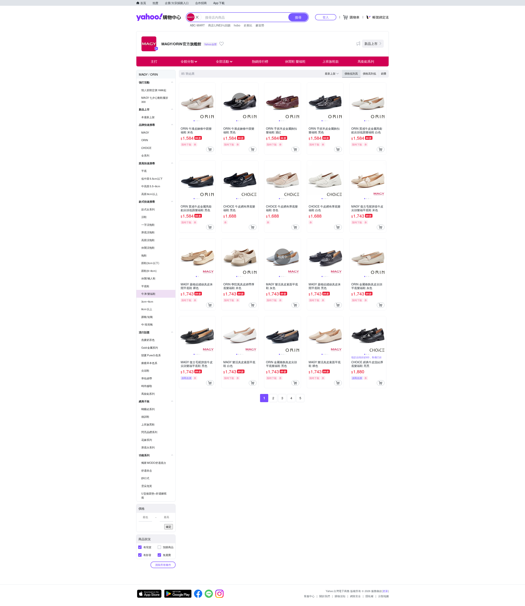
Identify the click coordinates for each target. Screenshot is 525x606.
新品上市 (371, 43)
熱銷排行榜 (260, 61)
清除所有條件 (163, 565)
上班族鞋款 (330, 61)
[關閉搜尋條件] (197, 17)
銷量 (383, 73)
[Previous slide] (181, 101)
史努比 (248, 25)
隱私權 (369, 596)
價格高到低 (369, 73)
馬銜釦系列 (366, 61)
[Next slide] (213, 101)
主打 (154, 61)
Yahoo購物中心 (158, 17)
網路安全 (355, 596)
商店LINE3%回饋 (219, 25)
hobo (237, 25)
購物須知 (340, 596)
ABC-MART (197, 25)
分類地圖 (383, 596)
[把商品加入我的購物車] (210, 149)
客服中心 (309, 596)
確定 (168, 527)
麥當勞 (260, 25)
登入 (326, 17)
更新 (385, 591)
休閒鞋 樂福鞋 (295, 61)
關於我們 (324, 596)
